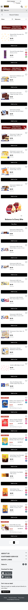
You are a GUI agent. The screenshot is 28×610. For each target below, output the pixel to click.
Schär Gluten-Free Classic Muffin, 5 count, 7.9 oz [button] (16, 507)
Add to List (14, 45)
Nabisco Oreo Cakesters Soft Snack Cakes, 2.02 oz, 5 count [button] (17, 401)
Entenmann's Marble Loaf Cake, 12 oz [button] (16, 186)
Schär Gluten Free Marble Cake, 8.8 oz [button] (16, 473)
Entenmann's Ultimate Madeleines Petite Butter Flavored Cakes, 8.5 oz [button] (16, 349)
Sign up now (6, 591)
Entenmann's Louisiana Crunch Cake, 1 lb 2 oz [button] (16, 169)
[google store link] (6, 578)
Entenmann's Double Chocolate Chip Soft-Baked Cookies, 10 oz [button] (16, 110)
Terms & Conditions (13, 597)
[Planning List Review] (26, 7)
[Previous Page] (11, 542)
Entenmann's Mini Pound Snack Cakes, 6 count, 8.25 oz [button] (16, 315)
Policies (5, 597)
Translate (18, 3)
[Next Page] (17, 542)
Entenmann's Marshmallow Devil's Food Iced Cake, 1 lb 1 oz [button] (17, 230)
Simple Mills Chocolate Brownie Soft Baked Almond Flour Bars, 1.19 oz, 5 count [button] (16, 525)
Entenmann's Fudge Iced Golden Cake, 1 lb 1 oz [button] (16, 135)
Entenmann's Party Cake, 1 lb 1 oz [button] (17, 332)
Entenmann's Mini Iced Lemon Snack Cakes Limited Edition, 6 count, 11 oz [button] (17, 281)
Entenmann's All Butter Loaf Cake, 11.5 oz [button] (17, 76)
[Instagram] (26, 565)
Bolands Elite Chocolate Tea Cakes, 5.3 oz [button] (17, 35)
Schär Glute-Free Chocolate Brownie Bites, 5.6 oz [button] (17, 456)
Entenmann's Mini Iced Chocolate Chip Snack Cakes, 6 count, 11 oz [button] (17, 264)
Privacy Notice (21, 597)
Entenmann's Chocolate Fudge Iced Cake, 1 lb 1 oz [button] (16, 93)
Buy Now (14, 224)
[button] (21, 7)
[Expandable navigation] (2, 6)
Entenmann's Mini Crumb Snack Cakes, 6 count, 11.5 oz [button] (17, 247)
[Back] (2, 15)
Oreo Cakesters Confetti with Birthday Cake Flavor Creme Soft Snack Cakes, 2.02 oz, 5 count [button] (17, 439)
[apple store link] (6, 574)
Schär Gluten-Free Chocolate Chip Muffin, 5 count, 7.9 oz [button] (16, 490)
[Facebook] (23, 565)
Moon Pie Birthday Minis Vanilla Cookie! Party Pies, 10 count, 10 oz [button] (17, 383)
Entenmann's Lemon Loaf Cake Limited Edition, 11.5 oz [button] (17, 152)
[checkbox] (26, 33)
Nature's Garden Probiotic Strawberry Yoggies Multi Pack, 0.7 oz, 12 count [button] (16, 420)
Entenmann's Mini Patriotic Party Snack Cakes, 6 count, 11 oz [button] (17, 298)
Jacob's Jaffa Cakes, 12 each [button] (17, 365)
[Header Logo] (6, 6)
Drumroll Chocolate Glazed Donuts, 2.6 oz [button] (16, 52)
